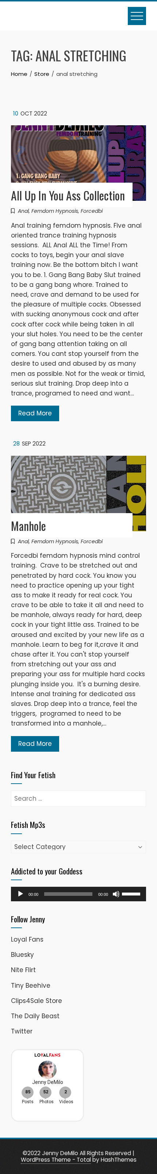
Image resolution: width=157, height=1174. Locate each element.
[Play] (20, 894)
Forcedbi (92, 211)
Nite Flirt (23, 970)
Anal (23, 211)
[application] (78, 894)
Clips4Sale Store (36, 1000)
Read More (35, 413)
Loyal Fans (27, 939)
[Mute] (116, 894)
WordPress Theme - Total (56, 1159)
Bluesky (22, 954)
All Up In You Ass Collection (68, 195)
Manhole (28, 525)
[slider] (132, 893)
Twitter (21, 1031)
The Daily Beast (35, 1016)
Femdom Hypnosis (54, 211)
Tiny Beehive (30, 985)
